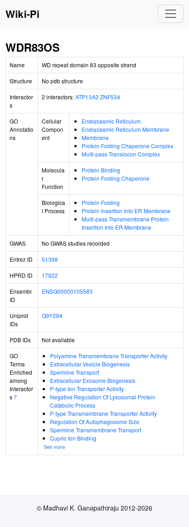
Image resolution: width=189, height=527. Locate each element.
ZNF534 (110, 97)
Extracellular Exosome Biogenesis (92, 380)
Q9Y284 (52, 315)
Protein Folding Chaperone (116, 178)
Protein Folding (101, 202)
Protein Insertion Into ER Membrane (126, 211)
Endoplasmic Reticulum (111, 121)
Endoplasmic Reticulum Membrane (125, 129)
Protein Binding (101, 170)
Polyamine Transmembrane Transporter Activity (108, 356)
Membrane (95, 137)
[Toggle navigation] (170, 14)
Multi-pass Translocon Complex (121, 154)
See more (54, 446)
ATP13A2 (87, 97)
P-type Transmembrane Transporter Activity (103, 413)
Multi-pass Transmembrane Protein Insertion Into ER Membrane (125, 223)
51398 (50, 259)
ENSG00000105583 (67, 291)
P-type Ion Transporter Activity (87, 389)
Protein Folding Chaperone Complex (127, 146)
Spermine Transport (74, 372)
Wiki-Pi (22, 13)
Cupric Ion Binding (73, 438)
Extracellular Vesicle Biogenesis (90, 364)
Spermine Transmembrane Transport (95, 430)
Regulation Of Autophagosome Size (94, 421)
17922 (50, 275)
